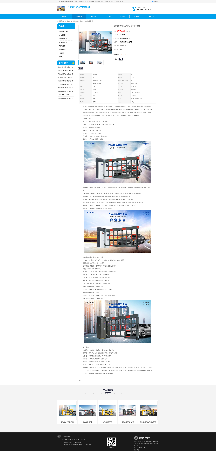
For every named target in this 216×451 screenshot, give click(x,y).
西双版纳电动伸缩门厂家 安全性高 (66, 81)
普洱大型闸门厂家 (67, 422)
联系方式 (151, 16)
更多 (73, 63)
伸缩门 (61, 56)
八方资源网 (72, 444)
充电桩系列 (62, 35)
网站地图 (88, 444)
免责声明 (77, 444)
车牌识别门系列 (63, 31)
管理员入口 (83, 444)
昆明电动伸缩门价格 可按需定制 (66, 91)
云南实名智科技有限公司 (68, 442)
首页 (64, 21)
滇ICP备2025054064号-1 (79, 439)
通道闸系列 (62, 49)
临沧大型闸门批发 (128, 422)
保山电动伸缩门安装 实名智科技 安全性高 (66, 67)
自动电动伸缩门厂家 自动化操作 (66, 77)
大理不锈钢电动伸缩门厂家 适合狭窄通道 (66, 84)
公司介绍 (108, 16)
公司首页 (64, 16)
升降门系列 (62, 46)
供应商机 (79, 16)
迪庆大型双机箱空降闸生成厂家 (108, 422)
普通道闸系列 (63, 42)
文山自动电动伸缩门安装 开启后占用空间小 (66, 98)
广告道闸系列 (63, 38)
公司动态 (122, 16)
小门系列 (61, 53)
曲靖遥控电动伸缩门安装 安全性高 (66, 70)
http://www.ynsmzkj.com (85, 380)
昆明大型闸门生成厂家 (88, 422)
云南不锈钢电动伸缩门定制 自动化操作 (66, 94)
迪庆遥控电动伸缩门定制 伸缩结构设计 (66, 87)
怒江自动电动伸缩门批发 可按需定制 (66, 74)
